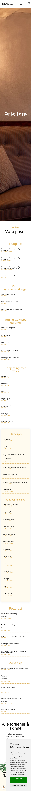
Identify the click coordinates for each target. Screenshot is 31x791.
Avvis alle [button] (18, 782)
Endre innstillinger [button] (18, 785)
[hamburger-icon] (21, 4)
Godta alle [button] (18, 778)
